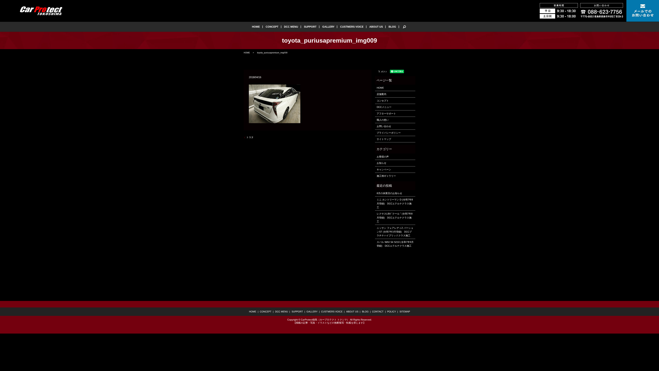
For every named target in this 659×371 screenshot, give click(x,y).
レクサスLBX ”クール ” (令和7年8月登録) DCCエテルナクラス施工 (395, 217)
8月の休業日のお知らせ (389, 193)
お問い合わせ (384, 126)
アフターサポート (386, 113)
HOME (256, 26)
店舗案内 (381, 94)
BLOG (392, 26)
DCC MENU (291, 26)
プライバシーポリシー (389, 132)
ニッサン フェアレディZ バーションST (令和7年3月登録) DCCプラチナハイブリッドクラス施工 (395, 232)
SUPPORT (310, 26)
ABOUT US (376, 26)
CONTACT (378, 311)
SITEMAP (405, 311)
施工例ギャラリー (386, 176)
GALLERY (328, 26)
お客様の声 (383, 156)
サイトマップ (384, 139)
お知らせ (381, 163)
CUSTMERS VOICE (351, 26)
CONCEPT (272, 26)
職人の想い (383, 120)
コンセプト (383, 100)
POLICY (391, 311)
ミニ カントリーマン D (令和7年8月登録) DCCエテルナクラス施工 (395, 203)
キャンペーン (384, 169)
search (404, 26)
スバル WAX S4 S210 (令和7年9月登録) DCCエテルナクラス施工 (395, 244)
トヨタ (249, 137)
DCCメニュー (384, 107)
